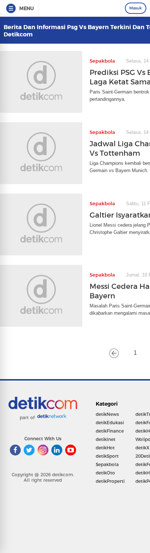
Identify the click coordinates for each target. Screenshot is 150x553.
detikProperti (110, 481)
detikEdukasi (110, 422)
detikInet (105, 439)
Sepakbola (107, 464)
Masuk (135, 8)
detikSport (107, 456)
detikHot (105, 447)
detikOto (105, 473)
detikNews (107, 414)
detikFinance (110, 431)
